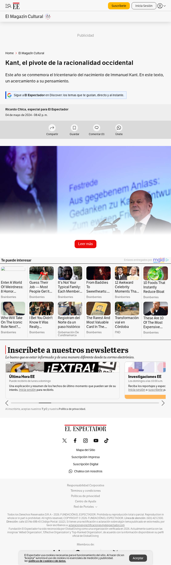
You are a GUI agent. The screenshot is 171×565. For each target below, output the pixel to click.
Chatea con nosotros (88, 471)
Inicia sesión (27, 390)
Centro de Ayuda (85, 501)
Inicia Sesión (144, 6)
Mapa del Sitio (85, 450)
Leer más (85, 244)
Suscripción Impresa (85, 457)
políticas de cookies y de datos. (47, 561)
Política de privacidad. (72, 409)
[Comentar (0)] (96, 128)
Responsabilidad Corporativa (85, 485)
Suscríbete (119, 6)
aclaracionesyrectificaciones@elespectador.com (97, 525)
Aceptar (138, 558)
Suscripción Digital (85, 464)
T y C (44, 409)
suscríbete (155, 390)
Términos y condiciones (86, 490)
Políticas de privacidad (85, 496)
